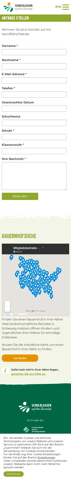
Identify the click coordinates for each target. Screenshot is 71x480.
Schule (8, 130)
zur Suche (20, 358)
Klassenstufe (13, 145)
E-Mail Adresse (14, 74)
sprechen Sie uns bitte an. (28, 374)
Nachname (11, 60)
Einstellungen (46, 457)
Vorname (10, 46)
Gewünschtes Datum (18, 102)
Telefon (8, 88)
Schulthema (11, 116)
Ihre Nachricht (14, 159)
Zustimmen (13, 474)
